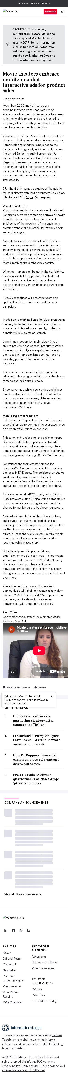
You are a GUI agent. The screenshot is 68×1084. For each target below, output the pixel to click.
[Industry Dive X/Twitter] (21, 931)
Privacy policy (11, 1066)
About (7, 953)
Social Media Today (44, 1001)
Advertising (39, 956)
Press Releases (12, 986)
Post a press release (28, 894)
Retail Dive (38, 995)
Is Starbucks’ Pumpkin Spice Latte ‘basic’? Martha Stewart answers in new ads (36, 740)
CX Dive (37, 989)
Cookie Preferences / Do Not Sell (23, 1070)
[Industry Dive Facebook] (13, 931)
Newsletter (9, 970)
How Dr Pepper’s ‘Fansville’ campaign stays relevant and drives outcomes (36, 759)
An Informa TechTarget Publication (34, 3)
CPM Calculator (13, 1002)
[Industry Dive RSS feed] (28, 931)
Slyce (29, 197)
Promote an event (43, 968)
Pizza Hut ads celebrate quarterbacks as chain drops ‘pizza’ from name (36, 779)
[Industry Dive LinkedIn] (5, 931)
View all (9, 894)
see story (54, 485)
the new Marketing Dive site (36, 55)
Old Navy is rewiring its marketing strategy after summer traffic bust (33, 720)
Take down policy (52, 1066)
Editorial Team (12, 958)
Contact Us (10, 964)
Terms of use (30, 1066)
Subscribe (50, 11)
